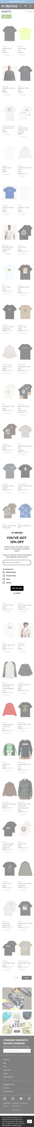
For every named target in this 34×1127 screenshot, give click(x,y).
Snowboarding (11, 575)
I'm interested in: (8, 569)
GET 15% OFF (17, 588)
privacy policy (17, 1125)
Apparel (8, 582)
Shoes (8, 579)
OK (30, 1121)
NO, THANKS (17, 593)
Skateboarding (11, 572)
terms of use (6, 1125)
